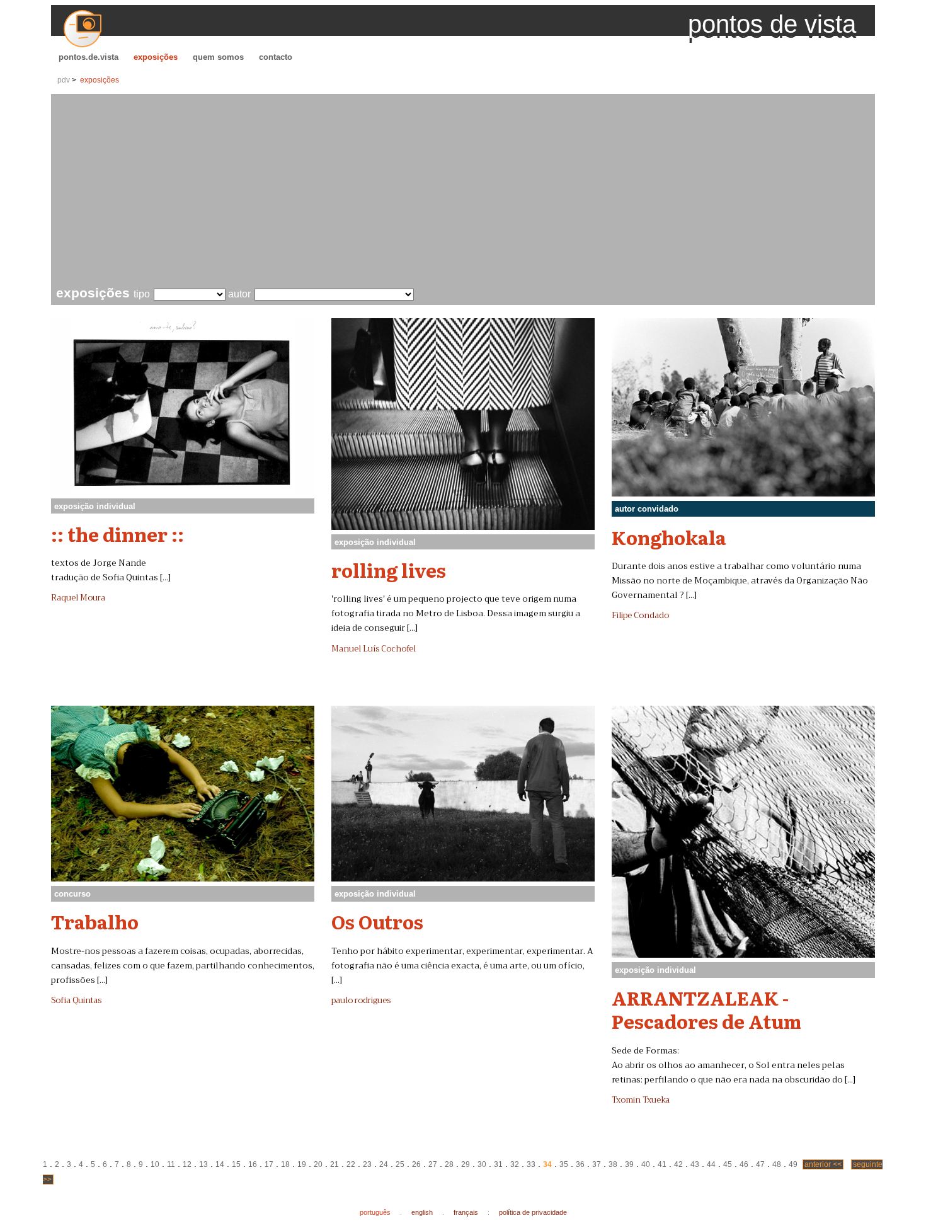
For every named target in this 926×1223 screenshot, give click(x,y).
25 (400, 1164)
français (466, 1212)
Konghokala (669, 537)
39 (629, 1164)
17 (269, 1164)
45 (727, 1164)
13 (203, 1164)
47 (760, 1164)
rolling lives (388, 569)
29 (465, 1164)
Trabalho (95, 921)
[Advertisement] (465, 191)
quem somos (218, 57)
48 (776, 1164)
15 (236, 1164)
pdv (63, 80)
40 (645, 1164)
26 (416, 1164)
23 (367, 1164)
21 (334, 1164)
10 (155, 1164)
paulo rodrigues (361, 1001)
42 (678, 1164)
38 (613, 1164)
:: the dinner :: (117, 534)
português (375, 1212)
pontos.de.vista (88, 57)
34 (547, 1164)
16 (252, 1164)
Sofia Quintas (76, 1001)
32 (514, 1164)
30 (481, 1164)
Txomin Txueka (641, 1100)
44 (711, 1164)
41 (662, 1164)
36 (580, 1164)
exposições (156, 57)
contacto (275, 57)
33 (531, 1164)
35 (563, 1164)
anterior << (823, 1164)
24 (383, 1164)
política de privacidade (533, 1212)
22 (350, 1164)
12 (187, 1164)
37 (596, 1164)
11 (171, 1164)
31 (498, 1164)
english (422, 1212)
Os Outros (377, 921)
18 (285, 1164)
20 (318, 1164)
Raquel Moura (78, 598)
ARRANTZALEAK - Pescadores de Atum (706, 1009)
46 (744, 1164)
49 (793, 1164)
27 (432, 1164)
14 (219, 1164)
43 (694, 1164)
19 (301, 1164)
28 (449, 1164)
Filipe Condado (640, 616)
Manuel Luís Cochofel (373, 649)
